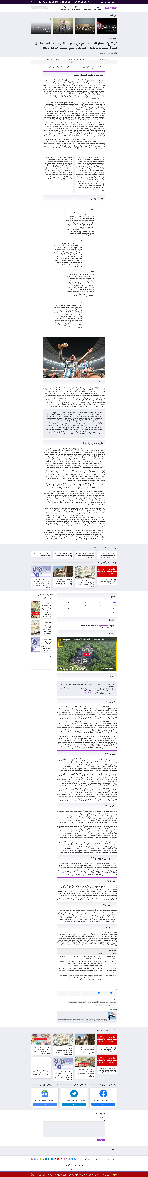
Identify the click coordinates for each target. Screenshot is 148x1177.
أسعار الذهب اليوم (104, 1002)
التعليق (103, 1120)
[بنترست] (53, 2)
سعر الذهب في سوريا (111, 1005)
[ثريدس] (72, 2)
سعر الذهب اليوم (73, 1002)
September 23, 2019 (86, 693)
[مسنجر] (85, 2)
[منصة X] (79, 2)
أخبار (113, 1149)
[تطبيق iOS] (46, 2)
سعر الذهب (82, 1002)
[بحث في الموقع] (32, 2)
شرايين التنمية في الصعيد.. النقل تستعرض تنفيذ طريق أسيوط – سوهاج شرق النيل (74, 1174)
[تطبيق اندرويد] (50, 2)
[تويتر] (82, 2)
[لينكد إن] (56, 2)
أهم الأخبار (95, 548)
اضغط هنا (95, 627)
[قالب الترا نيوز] (111, 7)
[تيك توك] (66, 2)
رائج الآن (113, 15)
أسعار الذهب (113, 1002)
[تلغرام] (63, 2)
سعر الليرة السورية (99, 1005)
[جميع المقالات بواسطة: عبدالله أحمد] (112, 1016)
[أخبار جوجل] (43, 2)
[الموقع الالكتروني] (105, 1016)
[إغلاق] (32, 1174)
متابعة (103, 1104)
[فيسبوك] (88, 2)
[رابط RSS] (40, 2)
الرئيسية (115, 38)
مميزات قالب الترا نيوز (102, 625)
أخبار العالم (109, 38)
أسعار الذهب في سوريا (92, 1002)
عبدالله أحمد (111, 53)
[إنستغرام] (75, 2)
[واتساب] (59, 2)
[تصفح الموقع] (116, 2)
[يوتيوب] (69, 2)
